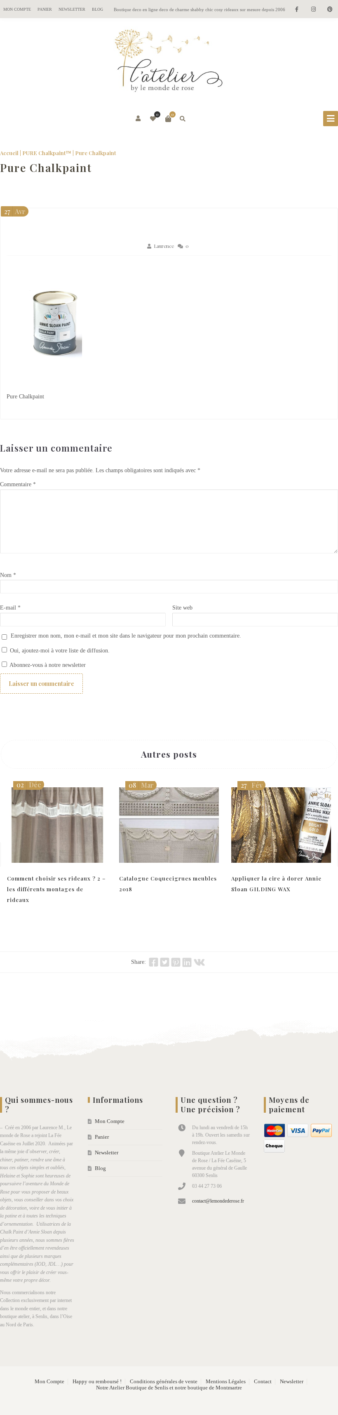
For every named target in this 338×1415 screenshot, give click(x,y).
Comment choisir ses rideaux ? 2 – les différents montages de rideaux (56, 889)
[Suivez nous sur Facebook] (297, 9)
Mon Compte (17, 9)
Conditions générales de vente (163, 1381)
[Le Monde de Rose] (169, 62)
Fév (252, 785)
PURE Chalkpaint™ (46, 152)
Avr (15, 211)
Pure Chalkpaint (46, 167)
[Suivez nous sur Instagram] (313, 9)
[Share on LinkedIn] (187, 962)
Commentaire (18, 484)
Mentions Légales (226, 1381)
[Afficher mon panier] (168, 118)
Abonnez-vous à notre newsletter (47, 665)
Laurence (164, 246)
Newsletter (72, 9)
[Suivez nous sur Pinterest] (330, 9)
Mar (141, 785)
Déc (28, 784)
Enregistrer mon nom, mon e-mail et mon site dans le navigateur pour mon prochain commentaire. (126, 636)
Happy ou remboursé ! (97, 1381)
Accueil (9, 152)
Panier (45, 9)
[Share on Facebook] (153, 962)
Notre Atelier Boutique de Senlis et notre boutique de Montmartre (169, 1388)
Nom (8, 575)
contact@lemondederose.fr (218, 1201)
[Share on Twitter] (164, 962)
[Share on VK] (199, 962)
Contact (263, 1381)
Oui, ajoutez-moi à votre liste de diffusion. (59, 650)
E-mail (10, 608)
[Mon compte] (139, 118)
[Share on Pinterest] (175, 962)
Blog (97, 9)
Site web (182, 608)
